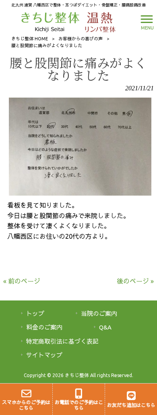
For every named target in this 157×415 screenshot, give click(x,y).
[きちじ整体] (51, 21)
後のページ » (135, 281)
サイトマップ (44, 355)
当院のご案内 (99, 313)
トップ (35, 313)
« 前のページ (21, 281)
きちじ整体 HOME (29, 38)
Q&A (105, 327)
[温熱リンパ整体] (98, 21)
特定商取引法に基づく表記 (62, 341)
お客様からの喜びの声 (80, 38)
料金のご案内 (44, 327)
